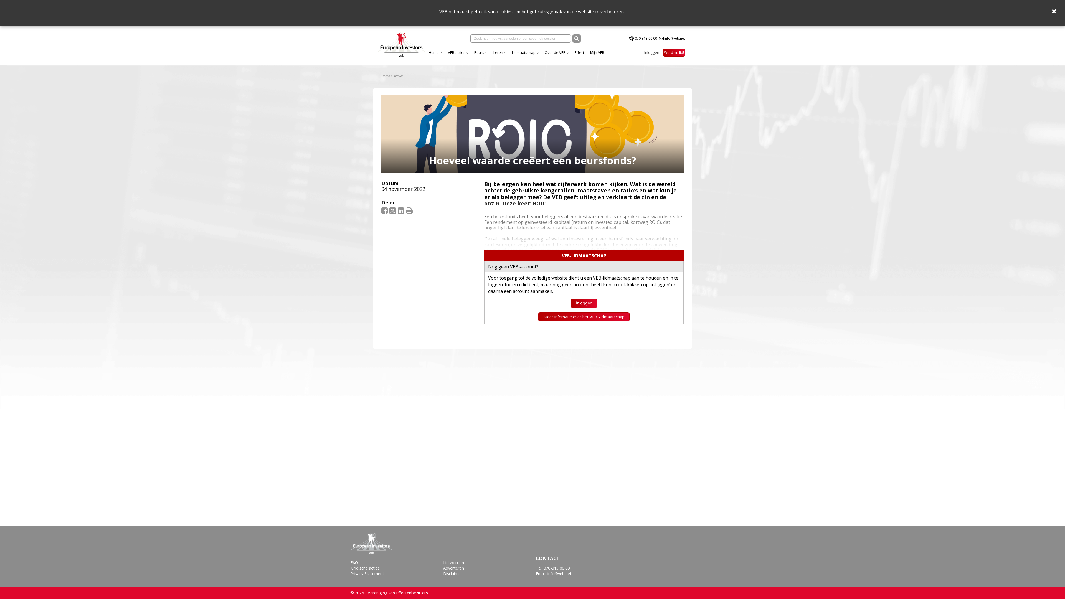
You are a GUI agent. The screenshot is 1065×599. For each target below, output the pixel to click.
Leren (498, 52)
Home (434, 52)
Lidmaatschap (524, 52)
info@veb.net (674, 38)
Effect (579, 52)
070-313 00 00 (646, 38)
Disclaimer (452, 573)
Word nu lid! (674, 52)
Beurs (479, 52)
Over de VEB (555, 52)
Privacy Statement (367, 573)
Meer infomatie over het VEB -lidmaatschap (584, 316)
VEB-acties (456, 52)
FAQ (354, 562)
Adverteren (453, 568)
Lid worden (453, 562)
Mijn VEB (597, 52)
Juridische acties (365, 568)
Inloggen (651, 52)
